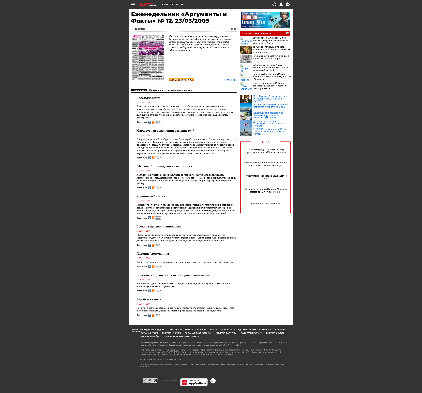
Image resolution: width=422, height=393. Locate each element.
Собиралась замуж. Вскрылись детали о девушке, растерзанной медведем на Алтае (270, 40)
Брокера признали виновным (158, 226)
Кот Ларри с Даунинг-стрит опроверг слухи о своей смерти (270, 98)
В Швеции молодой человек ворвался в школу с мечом (270, 105)
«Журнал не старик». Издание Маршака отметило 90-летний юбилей (265, 190)
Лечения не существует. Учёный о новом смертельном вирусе (271, 57)
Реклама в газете (149, 333)
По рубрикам (156, 90)
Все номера (231, 80)
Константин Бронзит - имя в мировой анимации (173, 275)
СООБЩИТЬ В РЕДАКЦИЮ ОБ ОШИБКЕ (181, 336)
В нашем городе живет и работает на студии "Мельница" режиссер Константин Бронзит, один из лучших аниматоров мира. (184, 285)
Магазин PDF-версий (195, 330)
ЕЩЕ (158, 122)
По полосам (139, 90)
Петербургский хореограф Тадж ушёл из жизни (265, 177)
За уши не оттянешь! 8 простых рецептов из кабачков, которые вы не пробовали (272, 49)
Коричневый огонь (150, 196)
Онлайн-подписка (181, 80)
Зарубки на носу (148, 299)
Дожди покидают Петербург (265, 203)
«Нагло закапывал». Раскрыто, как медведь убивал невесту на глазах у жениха (270, 86)
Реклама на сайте (171, 333)
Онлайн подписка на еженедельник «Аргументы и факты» (240, 330)
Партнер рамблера (169, 381)
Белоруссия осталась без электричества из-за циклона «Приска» (268, 115)
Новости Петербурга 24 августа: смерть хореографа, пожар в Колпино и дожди (265, 151)
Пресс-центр (175, 330)
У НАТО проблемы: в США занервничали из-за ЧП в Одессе (269, 131)
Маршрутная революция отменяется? (165, 130)
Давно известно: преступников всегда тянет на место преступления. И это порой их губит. (185, 262)
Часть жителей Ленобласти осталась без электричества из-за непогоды (265, 164)
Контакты (280, 330)
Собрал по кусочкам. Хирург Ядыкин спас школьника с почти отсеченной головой (270, 67)
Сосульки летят (148, 98)
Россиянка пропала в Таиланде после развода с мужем (269, 123)
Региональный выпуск (179, 90)
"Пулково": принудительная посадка (164, 166)
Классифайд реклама (251, 333)
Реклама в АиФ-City (226, 333)
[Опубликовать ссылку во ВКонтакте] (149, 122)
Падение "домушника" (153, 253)
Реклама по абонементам (198, 333)
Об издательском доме (152, 330)
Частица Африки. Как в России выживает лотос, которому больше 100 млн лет (272, 77)
